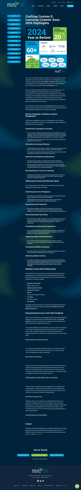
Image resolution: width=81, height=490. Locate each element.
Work (48, 6)
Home (33, 6)
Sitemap (39, 485)
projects (56, 85)
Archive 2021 (14, 45)
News (62, 6)
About (55, 2)
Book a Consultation (57, 455)
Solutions (40, 6)
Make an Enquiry (23, 455)
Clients (55, 6)
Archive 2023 (14, 36)
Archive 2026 (14, 24)
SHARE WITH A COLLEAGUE (39, 455)
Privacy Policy (17, 485)
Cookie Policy (25, 485)
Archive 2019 (14, 53)
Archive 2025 (14, 28)
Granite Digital (64, 485)
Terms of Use (32, 485)
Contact (70, 6)
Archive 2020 (14, 49)
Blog (14, 16)
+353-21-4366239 (62, 2)
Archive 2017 (14, 57)
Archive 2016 (14, 61)
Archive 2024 (14, 32)
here (29, 434)
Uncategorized (14, 20)
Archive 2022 (14, 41)
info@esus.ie (71, 2)
